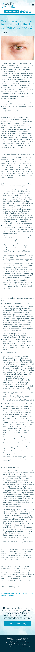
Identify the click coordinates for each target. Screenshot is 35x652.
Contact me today (17, 624)
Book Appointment (11, 11)
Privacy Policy (10, 643)
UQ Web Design (21, 644)
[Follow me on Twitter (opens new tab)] (24, 11)
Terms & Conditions (22, 643)
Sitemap (11, 644)
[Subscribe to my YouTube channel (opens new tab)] (30, 11)
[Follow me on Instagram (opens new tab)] (27, 11)
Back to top (18, 649)
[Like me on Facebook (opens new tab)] (21, 11)
